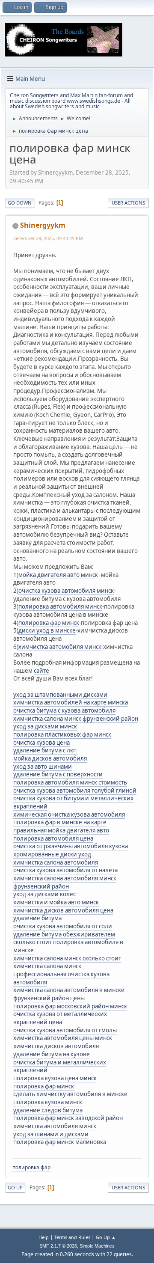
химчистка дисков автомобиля (56, 1046)
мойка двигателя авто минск (58, 575)
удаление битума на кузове (51, 1054)
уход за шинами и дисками (51, 1134)
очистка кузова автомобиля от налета (65, 870)
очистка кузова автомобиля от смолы (65, 1030)
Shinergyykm (42, 225)
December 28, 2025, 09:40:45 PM (47, 238)
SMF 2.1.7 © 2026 (58, 1245)
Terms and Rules (72, 1237)
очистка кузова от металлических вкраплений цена (60, 1018)
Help (43, 1237)
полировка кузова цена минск (55, 1078)
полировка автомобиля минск (60, 606)
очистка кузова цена (41, 742)
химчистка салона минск (47, 966)
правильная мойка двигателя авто (61, 830)
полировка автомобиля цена (53, 838)
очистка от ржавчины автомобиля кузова (70, 846)
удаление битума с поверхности (58, 774)
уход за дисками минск (45, 726)
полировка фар (31, 1167)
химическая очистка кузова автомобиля (69, 814)
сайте (41, 671)
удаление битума (37, 918)
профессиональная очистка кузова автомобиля (61, 978)
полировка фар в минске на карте (60, 822)
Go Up (15, 1187)
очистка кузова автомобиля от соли (62, 926)
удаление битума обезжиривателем (64, 934)
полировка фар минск (48, 623)
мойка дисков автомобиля (50, 758)
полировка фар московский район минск (70, 1006)
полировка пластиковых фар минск (62, 734)
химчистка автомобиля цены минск (62, 1038)
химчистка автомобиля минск (59, 647)
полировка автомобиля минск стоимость (70, 782)
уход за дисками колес (44, 894)
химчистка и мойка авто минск (56, 902)
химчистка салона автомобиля (55, 862)
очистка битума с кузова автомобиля (64, 710)
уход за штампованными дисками (60, 694)
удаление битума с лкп (45, 750)
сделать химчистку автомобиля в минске (70, 1094)
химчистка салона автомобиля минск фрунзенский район (64, 882)
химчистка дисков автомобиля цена (63, 910)
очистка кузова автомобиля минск (66, 590)
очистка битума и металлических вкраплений (59, 1066)
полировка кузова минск (47, 1102)
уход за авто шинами (42, 766)
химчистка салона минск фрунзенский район (75, 718)
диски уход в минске (47, 630)
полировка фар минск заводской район (68, 1118)
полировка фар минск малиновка (59, 1142)
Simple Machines (97, 1245)
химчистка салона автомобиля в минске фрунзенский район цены (68, 994)
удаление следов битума (48, 1110)
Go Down (20, 202)
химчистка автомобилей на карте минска (70, 702)
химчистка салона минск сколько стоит (67, 958)
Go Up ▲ (106, 1237)
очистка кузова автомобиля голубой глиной (74, 790)
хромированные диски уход (52, 854)
